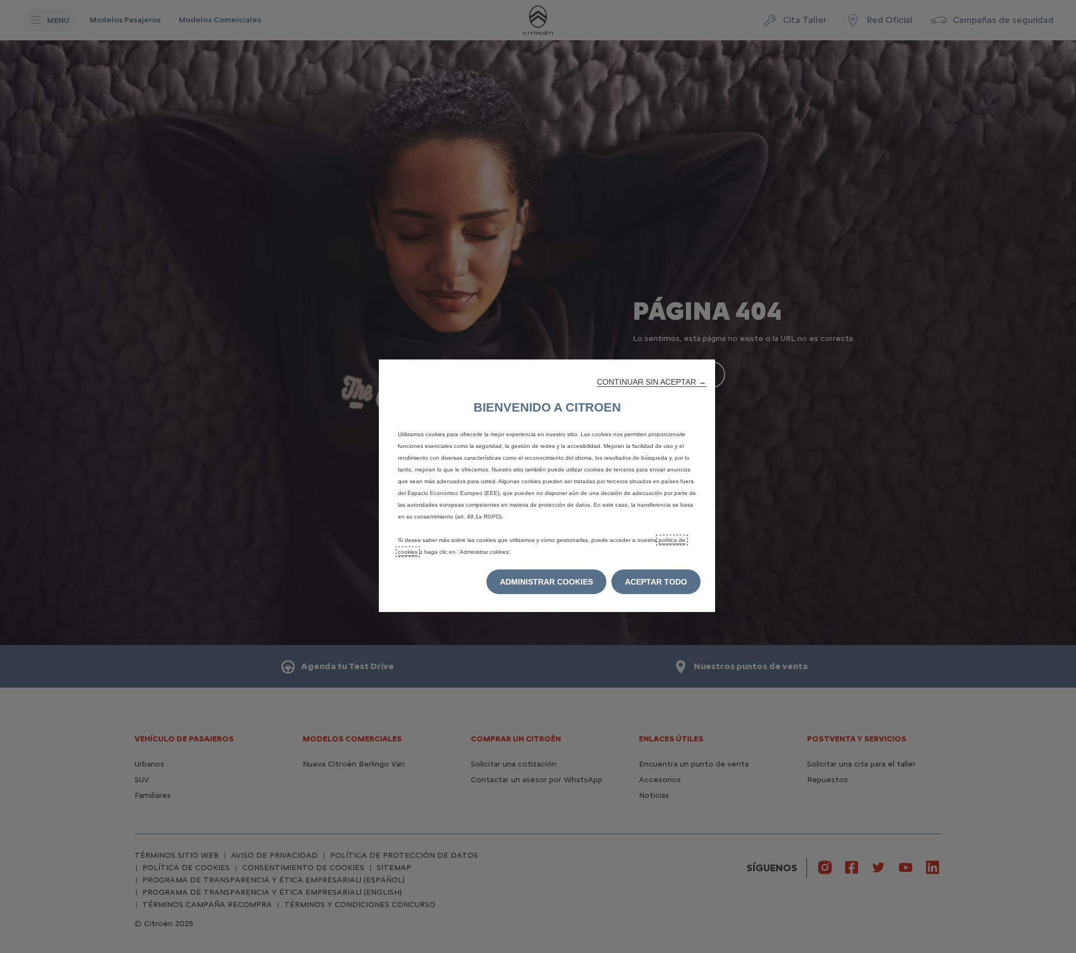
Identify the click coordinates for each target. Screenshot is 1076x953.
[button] (651, 381)
